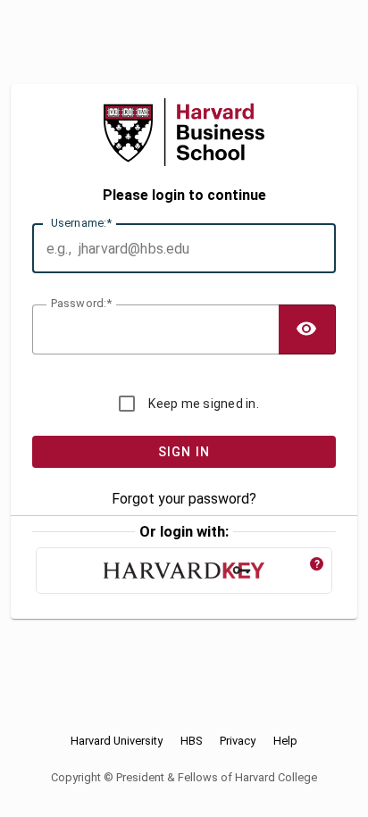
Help (285, 741)
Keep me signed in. (203, 403)
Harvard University (117, 741)
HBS (191, 741)
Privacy (237, 741)
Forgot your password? (184, 498)
